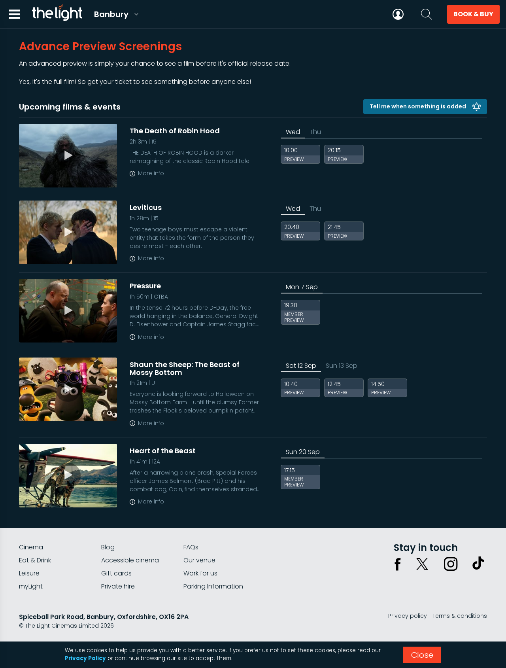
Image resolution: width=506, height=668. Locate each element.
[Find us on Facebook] (398, 564)
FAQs (190, 547)
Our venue (199, 560)
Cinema (31, 547)
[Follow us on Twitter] (422, 564)
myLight (31, 586)
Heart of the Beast (163, 451)
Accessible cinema (130, 560)
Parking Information (213, 586)
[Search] (426, 14)
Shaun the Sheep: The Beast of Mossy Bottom (185, 368)
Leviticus (146, 207)
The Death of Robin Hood (175, 131)
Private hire (118, 586)
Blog (108, 547)
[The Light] (57, 14)
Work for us (200, 573)
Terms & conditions (459, 616)
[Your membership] (398, 14)
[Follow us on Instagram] (451, 564)
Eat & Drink (35, 560)
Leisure (29, 573)
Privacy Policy (85, 658)
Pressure (145, 286)
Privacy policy (407, 616)
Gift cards (116, 573)
